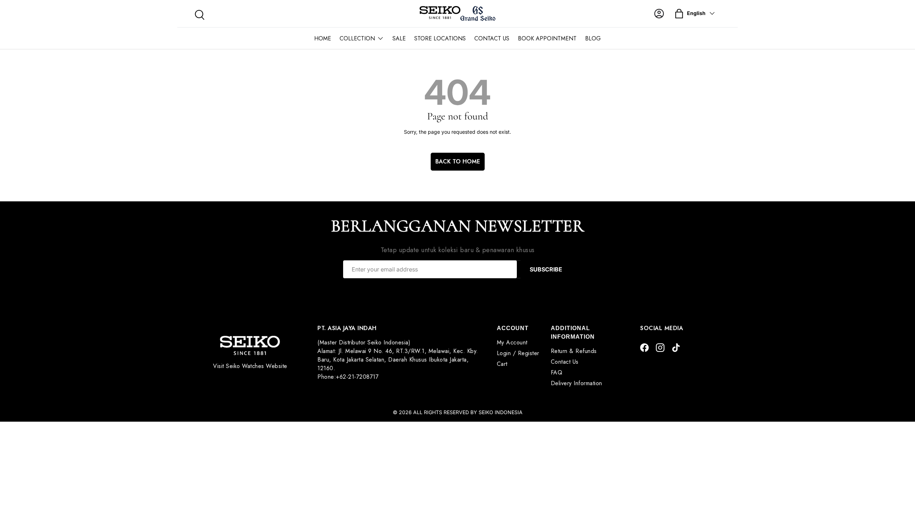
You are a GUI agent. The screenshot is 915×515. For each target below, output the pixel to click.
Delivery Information (576, 383)
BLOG (593, 38)
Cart (502, 364)
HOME (322, 38)
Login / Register (518, 353)
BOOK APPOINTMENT (547, 38)
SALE (399, 38)
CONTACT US (491, 38)
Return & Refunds (574, 351)
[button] (679, 13)
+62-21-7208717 (357, 377)
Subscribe (546, 269)
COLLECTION (357, 38)
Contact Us (565, 362)
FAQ (557, 372)
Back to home (457, 161)
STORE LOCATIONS (440, 38)
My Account (512, 342)
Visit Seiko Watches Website (250, 366)
